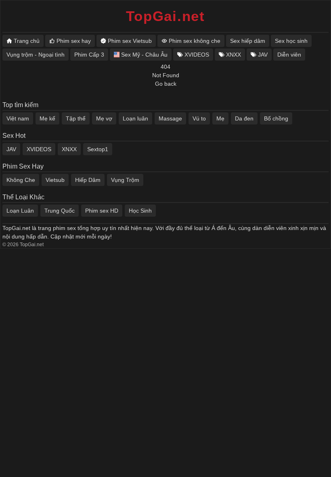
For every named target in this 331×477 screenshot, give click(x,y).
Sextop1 (97, 149)
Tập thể (76, 118)
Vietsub (55, 180)
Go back (165, 83)
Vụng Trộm (125, 180)
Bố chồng (276, 118)
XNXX (69, 149)
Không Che (20, 180)
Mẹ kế (47, 118)
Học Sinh (140, 210)
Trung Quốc (59, 210)
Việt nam (17, 118)
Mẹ (220, 118)
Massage (170, 118)
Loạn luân (135, 118)
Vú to (199, 118)
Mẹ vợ (104, 118)
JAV (11, 149)
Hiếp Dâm (88, 180)
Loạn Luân (20, 210)
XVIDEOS (39, 149)
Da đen (244, 118)
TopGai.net (165, 16)
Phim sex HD (101, 210)
